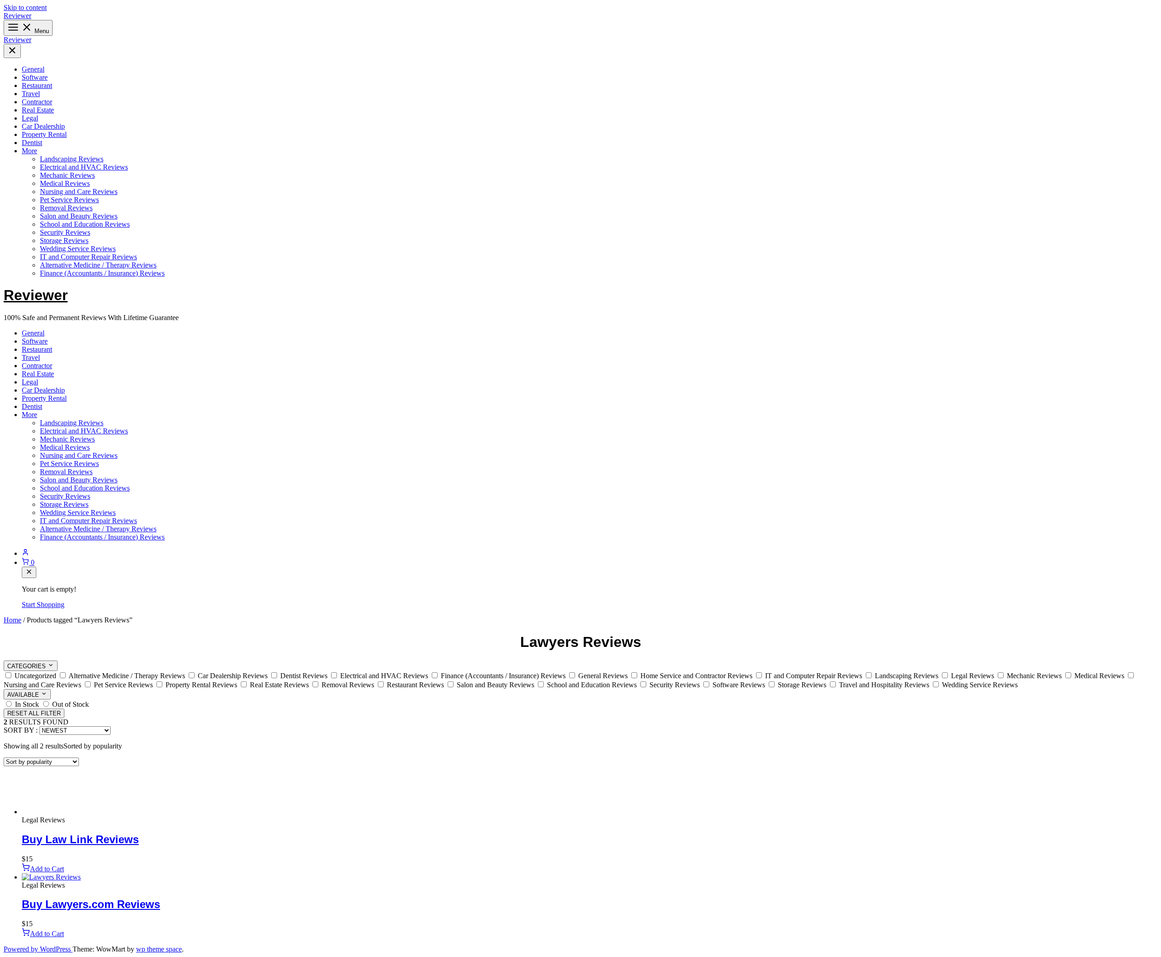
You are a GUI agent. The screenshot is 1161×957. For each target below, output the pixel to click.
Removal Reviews (66, 208)
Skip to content (25, 7)
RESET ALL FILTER (34, 713)
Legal (30, 118)
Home (12, 620)
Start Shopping (43, 604)
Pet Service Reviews (69, 200)
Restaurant (37, 85)
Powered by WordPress (38, 949)
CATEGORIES (27, 666)
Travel (31, 93)
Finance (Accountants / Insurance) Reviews (102, 273)
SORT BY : (21, 730)
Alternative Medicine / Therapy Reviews (98, 265)
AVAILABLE (24, 694)
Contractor (37, 102)
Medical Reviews (65, 183)
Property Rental (44, 134)
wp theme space (159, 949)
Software (35, 77)
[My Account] (589, 553)
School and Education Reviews (85, 224)
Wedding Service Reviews (78, 249)
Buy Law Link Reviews (80, 839)
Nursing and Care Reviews (78, 191)
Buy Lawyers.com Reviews (91, 904)
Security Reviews (65, 232)
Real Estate (38, 110)
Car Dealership (43, 126)
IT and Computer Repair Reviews (88, 257)
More (29, 151)
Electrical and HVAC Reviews (84, 167)
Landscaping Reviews (71, 159)
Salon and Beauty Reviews (78, 216)
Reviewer (17, 15)
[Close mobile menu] (12, 51)
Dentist (32, 142)
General (33, 69)
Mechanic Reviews (67, 175)
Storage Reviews (64, 240)
